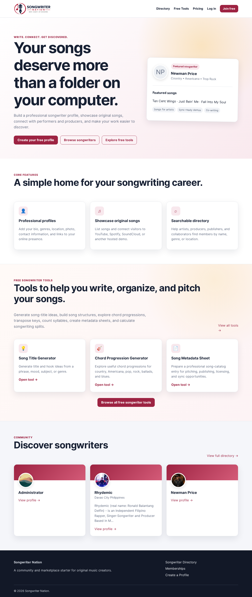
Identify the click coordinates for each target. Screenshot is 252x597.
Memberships (175, 568)
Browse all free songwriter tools (126, 402)
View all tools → (228, 327)
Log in (211, 8)
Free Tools (181, 8)
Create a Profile (177, 575)
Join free (229, 8)
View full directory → (222, 456)
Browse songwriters (80, 140)
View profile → (29, 500)
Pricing (198, 8)
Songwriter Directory (181, 562)
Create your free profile (36, 140)
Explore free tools (119, 140)
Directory (163, 8)
